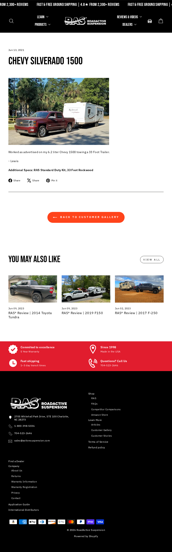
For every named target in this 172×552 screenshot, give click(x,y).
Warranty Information (24, 481)
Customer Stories (101, 435)
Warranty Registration (24, 487)
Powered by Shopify (86, 536)
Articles (95, 424)
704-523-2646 (23, 433)
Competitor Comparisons (106, 409)
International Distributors (23, 509)
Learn (41, 17)
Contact (15, 498)
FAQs (94, 403)
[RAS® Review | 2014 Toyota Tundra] (32, 289)
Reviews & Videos (128, 17)
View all (151, 259)
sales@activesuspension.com (32, 440)
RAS (93, 398)
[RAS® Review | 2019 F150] (86, 289)
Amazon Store (99, 414)
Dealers (127, 24)
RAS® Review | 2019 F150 (82, 313)
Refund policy (96, 447)
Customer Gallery (101, 430)
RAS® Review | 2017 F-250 (136, 313)
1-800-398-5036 (24, 425)
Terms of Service (98, 441)
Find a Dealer (16, 461)
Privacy (15, 492)
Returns (16, 476)
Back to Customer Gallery (89, 217)
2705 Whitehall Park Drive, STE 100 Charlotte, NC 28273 (41, 418)
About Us (16, 470)
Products (41, 24)
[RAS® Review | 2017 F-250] (139, 289)
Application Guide (19, 504)
